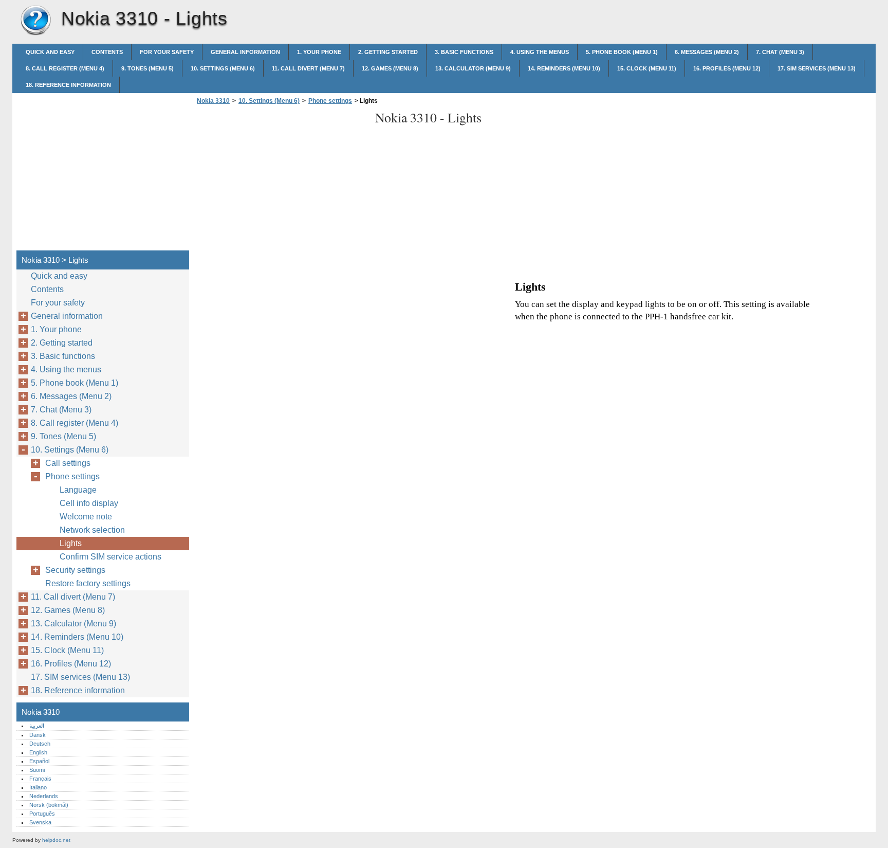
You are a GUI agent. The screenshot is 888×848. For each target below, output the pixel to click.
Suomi (37, 770)
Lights (71, 543)
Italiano (38, 787)
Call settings (67, 463)
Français (40, 778)
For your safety (167, 52)
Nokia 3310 (35, 20)
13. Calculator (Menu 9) (473, 68)
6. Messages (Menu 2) (707, 52)
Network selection (92, 530)
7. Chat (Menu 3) (780, 52)
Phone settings (330, 100)
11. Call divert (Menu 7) (308, 68)
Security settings (75, 570)
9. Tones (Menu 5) (147, 68)
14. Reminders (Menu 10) (564, 68)
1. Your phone (319, 52)
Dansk (37, 735)
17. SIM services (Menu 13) (817, 68)
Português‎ (42, 813)
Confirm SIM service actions (110, 556)
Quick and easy (50, 52)
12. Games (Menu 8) (390, 68)
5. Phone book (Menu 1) (622, 52)
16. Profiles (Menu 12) (727, 68)
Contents (107, 52)
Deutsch (39, 744)
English (38, 752)
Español (39, 761)
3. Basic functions (464, 52)
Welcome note (86, 516)
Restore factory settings (88, 583)
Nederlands (43, 796)
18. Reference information (68, 85)
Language (78, 489)
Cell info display (89, 503)
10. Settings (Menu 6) (223, 68)
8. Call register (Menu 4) (65, 68)
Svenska (40, 822)
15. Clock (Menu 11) (646, 68)
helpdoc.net (56, 840)
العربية (36, 726)
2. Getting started (388, 52)
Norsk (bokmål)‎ (48, 805)
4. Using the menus (539, 52)
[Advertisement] (280, 180)
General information (245, 52)
